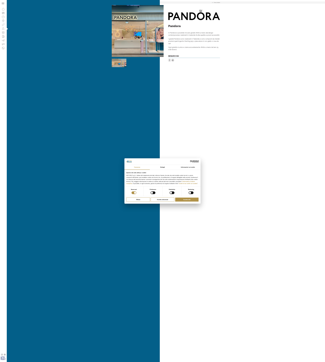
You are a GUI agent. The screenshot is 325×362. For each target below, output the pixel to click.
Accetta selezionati (162, 199)
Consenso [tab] (137, 167)
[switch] (153, 192)
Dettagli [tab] (162, 167)
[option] (138, 31)
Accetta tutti (186, 199)
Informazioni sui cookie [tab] (188, 167)
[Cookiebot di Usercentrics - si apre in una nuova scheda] (191, 161)
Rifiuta (138, 199)
